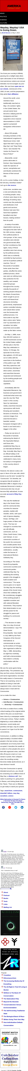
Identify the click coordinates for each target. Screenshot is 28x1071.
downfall (3, 793)
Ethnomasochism (10, 978)
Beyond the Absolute (11, 1002)
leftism (9, 793)
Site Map (19, 1070)
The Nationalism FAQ (11, 999)
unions (10, 796)
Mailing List (8, 907)
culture (3, 23)
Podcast (6, 895)
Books (6, 898)
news (2, 13)
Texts (5, 901)
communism (17, 790)
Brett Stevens (6, 32)
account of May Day (14, 494)
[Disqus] (12, 828)
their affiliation (13, 94)
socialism (3, 796)
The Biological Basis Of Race (14, 1016)
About (6, 892)
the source (12, 185)
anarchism (8, 790)
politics (3, 16)
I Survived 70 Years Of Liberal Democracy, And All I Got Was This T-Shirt (12, 802)
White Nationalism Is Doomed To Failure (12, 799)
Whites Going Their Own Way (14, 1019)
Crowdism (7, 975)
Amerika (14, 1070)
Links (6, 904)
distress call (13, 776)
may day (16, 793)
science (3, 20)
